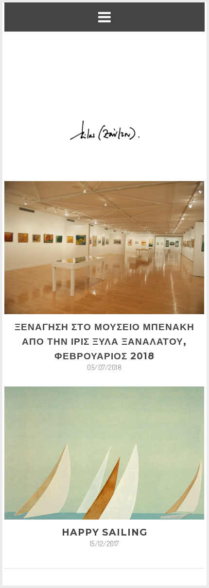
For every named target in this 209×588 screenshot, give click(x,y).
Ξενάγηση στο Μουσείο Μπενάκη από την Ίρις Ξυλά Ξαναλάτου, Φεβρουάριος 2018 (104, 289)
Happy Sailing (104, 480)
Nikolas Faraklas (77, 548)
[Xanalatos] (105, 67)
